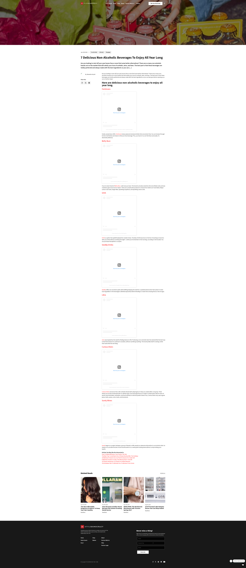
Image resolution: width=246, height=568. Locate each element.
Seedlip (104, 290)
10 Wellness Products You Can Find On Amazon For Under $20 (118, 458)
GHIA (104, 193)
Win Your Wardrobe (155, 3)
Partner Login (104, 545)
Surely (103, 445)
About (122, 3)
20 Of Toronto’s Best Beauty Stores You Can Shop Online (154, 508)
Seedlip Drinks (107, 245)
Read (114, 3)
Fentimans (106, 89)
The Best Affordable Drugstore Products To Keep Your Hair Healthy (90, 508)
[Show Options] (158, 543)
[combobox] (145, 543)
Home (82, 538)
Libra (104, 295)
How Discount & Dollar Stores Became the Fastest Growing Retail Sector (112, 508)
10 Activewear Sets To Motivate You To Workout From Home (118, 463)
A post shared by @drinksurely (119, 441)
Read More (83, 512)
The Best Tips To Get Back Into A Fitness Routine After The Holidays (120, 456)
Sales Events (109, 3)
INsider (138, 3)
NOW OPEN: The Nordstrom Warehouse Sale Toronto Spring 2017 (133, 508)
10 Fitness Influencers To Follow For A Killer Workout (116, 461)
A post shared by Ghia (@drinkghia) (119, 233)
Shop (118, 3)
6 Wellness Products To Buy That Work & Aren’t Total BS (117, 460)
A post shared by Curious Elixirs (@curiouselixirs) (119, 387)
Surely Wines (107, 401)
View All (162, 473)
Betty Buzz (106, 141)
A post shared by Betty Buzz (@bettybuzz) (119, 181)
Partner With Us (130, 3)
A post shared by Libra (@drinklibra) (119, 335)
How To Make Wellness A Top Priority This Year (114, 454)
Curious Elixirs (107, 347)
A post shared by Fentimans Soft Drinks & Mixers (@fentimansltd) (119, 129)
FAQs (102, 543)
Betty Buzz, (118, 186)
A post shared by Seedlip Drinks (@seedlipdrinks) (119, 285)
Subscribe (142, 552)
